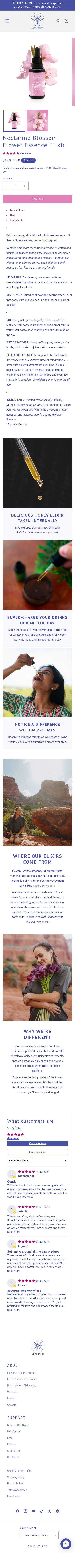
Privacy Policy (15, 1483)
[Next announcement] (68, 5)
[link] (37, 473)
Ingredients (16, 220)
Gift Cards (13, 1457)
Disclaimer (13, 1496)
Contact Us (13, 1450)
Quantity (7, 178)
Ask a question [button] (37, 1152)
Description (17, 210)
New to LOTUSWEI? (18, 1425)
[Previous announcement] (7, 5)
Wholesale (13, 1392)
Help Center (14, 1431)
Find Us (11, 1444)
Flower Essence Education (22, 1379)
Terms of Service (17, 1490)
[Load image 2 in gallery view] (37, 120)
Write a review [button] (37, 1143)
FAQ (9, 1437)
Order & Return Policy (19, 1470)
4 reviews (13, 1138)
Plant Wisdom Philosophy (21, 1385)
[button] (7, 21)
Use (12, 215)
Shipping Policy (16, 1477)
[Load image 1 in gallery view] (14, 120)
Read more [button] (13, 1231)
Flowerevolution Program (21, 1372)
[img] (26, 1171)
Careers (11, 1404)
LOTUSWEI (42, 1546)
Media (10, 1398)
